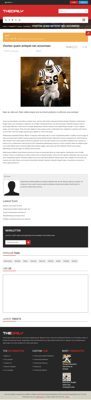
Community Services (41, 363)
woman (74, 261)
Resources (37, 366)
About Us (7, 356)
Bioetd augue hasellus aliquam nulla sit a (16, 209)
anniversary (8, 261)
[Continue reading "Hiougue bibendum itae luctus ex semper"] (67, 359)
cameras (33, 261)
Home (5, 26)
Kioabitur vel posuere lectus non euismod (16, 219)
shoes (58, 261)
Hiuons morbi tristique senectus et (14, 212)
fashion (50, 261)
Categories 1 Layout (15, 26)
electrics (42, 261)
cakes (25, 261)
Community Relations (41, 359)
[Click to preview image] (45, 81)
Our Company (8, 370)
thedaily (66, 261)
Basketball (26, 26)
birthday (17, 261)
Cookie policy (39, 397)
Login (74, 2)
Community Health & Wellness (44, 356)
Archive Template (10, 366)
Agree (67, 397)
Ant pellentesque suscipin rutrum (14, 216)
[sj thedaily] (13, 11)
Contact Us (8, 363)
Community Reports (40, 370)
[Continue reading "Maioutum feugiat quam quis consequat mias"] (67, 377)
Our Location (8, 359)
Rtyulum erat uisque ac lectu (12, 206)
